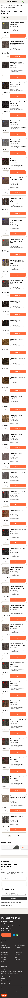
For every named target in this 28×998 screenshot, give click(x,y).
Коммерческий (18, 950)
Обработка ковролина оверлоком (9, 973)
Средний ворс (5, 952)
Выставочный (18, 947)
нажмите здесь (4, 992)
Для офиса (17, 957)
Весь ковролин (5, 943)
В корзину (17, 35)
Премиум (3, 957)
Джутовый (4, 945)
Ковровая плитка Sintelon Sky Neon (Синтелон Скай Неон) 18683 (18, 797)
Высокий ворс (4, 950)
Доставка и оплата (6, 983)
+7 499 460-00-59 (7, 921)
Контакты (3, 978)
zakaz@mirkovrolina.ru (6, 923)
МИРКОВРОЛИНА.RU (10, 1)
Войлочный (17, 943)
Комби (3, 962)
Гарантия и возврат (6, 976)
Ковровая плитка (5, 947)
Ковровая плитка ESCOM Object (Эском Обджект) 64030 (16, 241)
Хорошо (4, 995)
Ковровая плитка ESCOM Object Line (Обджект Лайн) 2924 (17, 261)
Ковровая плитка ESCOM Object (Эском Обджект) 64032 (16, 220)
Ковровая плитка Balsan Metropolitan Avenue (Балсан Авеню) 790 (17, 64)
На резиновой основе (20, 945)
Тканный (3, 959)
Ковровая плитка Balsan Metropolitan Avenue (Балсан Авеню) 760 (17, 43)
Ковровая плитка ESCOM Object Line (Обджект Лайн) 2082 (17, 200)
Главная (3, 5)
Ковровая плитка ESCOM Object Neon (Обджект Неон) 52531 (17, 282)
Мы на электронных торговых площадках (11, 971)
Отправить (14, 898)
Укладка (3, 969)
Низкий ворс (4, 954)
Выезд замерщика (6, 980)
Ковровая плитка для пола (15, 5)
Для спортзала (18, 952)
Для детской (18, 954)
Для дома (17, 959)
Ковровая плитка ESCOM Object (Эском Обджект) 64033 (16, 179)
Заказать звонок (6, 934)
